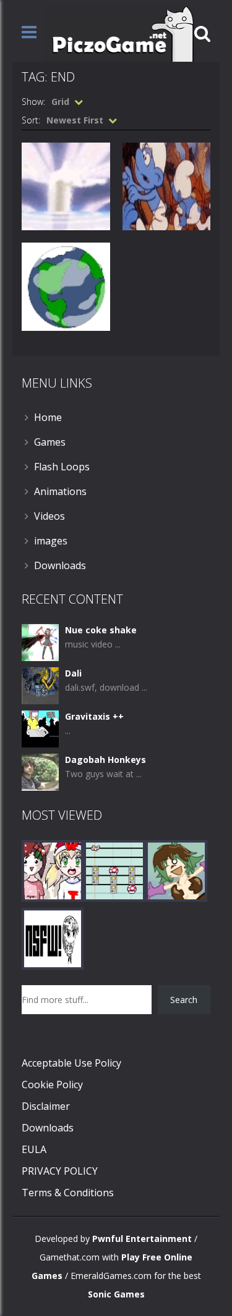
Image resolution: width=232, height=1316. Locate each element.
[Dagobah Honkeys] (40, 771)
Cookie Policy (52, 1084)
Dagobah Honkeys (105, 759)
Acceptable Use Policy (71, 1063)
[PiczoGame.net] (118, 33)
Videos (49, 516)
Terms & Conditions (68, 1192)
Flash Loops (62, 466)
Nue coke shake (101, 630)
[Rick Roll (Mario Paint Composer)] (114, 869)
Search (183, 1000)
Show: (33, 101)
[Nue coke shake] (40, 641)
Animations (60, 491)
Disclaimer (46, 1106)
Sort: (31, 120)
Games (50, 442)
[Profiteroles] (176, 869)
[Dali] (40, 684)
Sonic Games (116, 1294)
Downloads (60, 565)
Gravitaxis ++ (94, 716)
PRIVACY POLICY (60, 1171)
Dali (73, 673)
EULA (34, 1149)
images (50, 541)
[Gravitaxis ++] (40, 727)
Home (48, 417)
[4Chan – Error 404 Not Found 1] (52, 937)
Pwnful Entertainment (142, 1238)
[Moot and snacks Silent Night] (52, 869)
